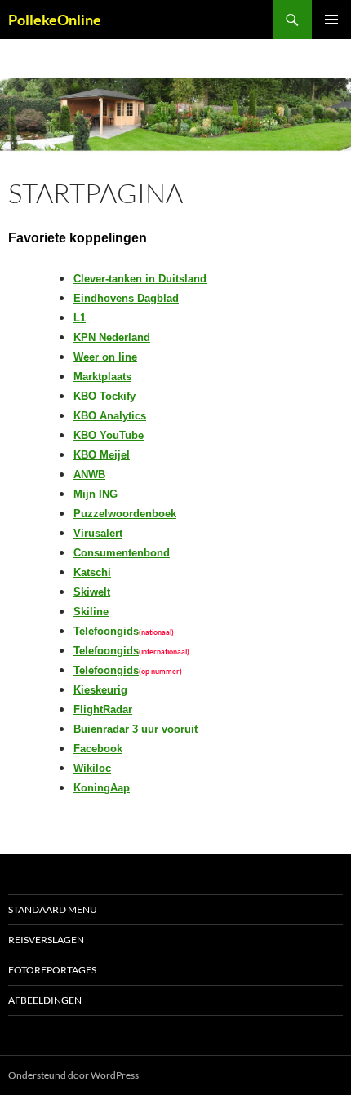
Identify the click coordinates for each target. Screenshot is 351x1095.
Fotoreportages (52, 970)
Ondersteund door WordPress (73, 1075)
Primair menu (331, 19)
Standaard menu (52, 909)
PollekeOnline (54, 20)
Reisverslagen (46, 939)
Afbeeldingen (45, 1000)
